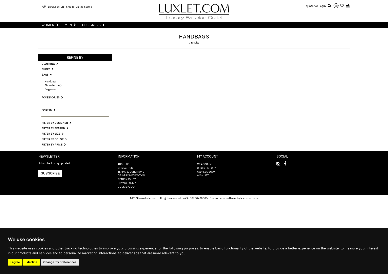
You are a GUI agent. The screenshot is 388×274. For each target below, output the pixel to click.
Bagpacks (51, 89)
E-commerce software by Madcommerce (234, 198)
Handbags (51, 81)
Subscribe (50, 173)
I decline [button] (31, 262)
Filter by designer (55, 123)
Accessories (51, 97)
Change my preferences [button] (59, 262)
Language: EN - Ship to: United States (70, 6)
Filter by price (52, 144)
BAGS (45, 74)
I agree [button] (15, 262)
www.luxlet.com (148, 198)
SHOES (46, 69)
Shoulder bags (53, 85)
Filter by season (54, 128)
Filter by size (51, 133)
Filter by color (53, 139)
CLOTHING (48, 63)
